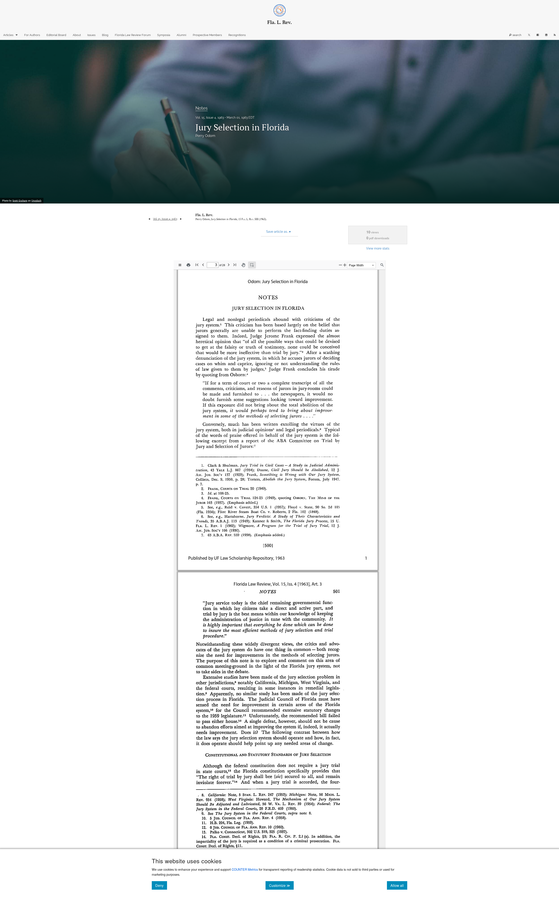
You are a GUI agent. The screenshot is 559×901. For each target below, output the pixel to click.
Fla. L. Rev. (204, 214)
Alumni (181, 35)
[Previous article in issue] (149, 219)
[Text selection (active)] (252, 265)
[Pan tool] (243, 265)
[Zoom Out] (340, 265)
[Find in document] (382, 265)
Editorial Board (56, 35)
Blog (105, 35)
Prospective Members (207, 35)
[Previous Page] (203, 264)
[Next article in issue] (181, 219)
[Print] (188, 265)
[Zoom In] (344, 265)
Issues (91, 35)
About (77, 35)
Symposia (163, 35)
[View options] (180, 265)
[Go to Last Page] (234, 264)
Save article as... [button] (278, 231)
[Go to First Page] (197, 264)
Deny (161, 885)
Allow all (398, 885)
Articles (8, 35)
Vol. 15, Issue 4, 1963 (209, 117)
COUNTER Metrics (245, 869)
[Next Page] (228, 264)
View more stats (377, 248)
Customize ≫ (281, 885)
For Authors (32, 35)
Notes (201, 108)
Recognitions (237, 35)
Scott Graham (19, 200)
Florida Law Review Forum (133, 35)
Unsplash (36, 200)
